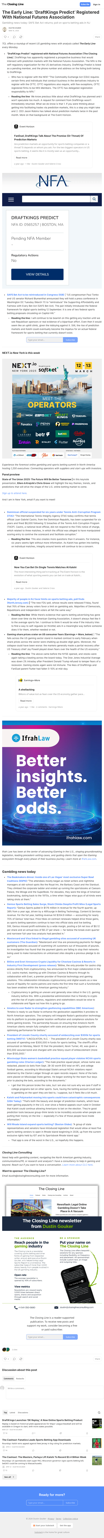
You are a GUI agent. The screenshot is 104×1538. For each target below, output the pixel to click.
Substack (39, 1532)
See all (7, 1477)
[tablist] (14, 1378)
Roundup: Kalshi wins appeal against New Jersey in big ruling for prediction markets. (41, 1443)
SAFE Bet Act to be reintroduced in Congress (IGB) (35, 294)
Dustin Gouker (15, 28)
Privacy (51, 1518)
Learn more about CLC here (77, 1164)
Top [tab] (5, 1412)
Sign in (96, 4)
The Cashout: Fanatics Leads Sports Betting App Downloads (36, 1439)
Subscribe (85, 4)
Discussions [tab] (23, 1412)
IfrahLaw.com (89, 859)
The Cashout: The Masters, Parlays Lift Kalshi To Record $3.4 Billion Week (44, 1457)
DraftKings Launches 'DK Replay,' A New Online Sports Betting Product (42, 1420)
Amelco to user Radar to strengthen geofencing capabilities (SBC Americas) (50, 1008)
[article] (52, 1427)
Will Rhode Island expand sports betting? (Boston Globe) (39, 1124)
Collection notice (70, 1518)
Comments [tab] (8, 1378)
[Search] (99, 1412)
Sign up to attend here (14, 493)
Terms (58, 1518)
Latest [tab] (12, 1412)
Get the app (65, 1525)
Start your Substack (45, 1525)
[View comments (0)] (14, 37)
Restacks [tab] (20, 1378)
